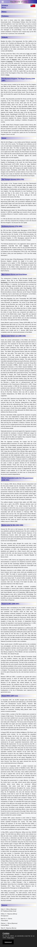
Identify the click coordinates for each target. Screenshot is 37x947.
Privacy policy (10, 937)
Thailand (25, 245)
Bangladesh (4, 282)
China (7, 75)
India (28, 53)
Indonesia (10, 61)
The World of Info (18, 2)
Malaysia (14, 59)
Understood (8, 942)
